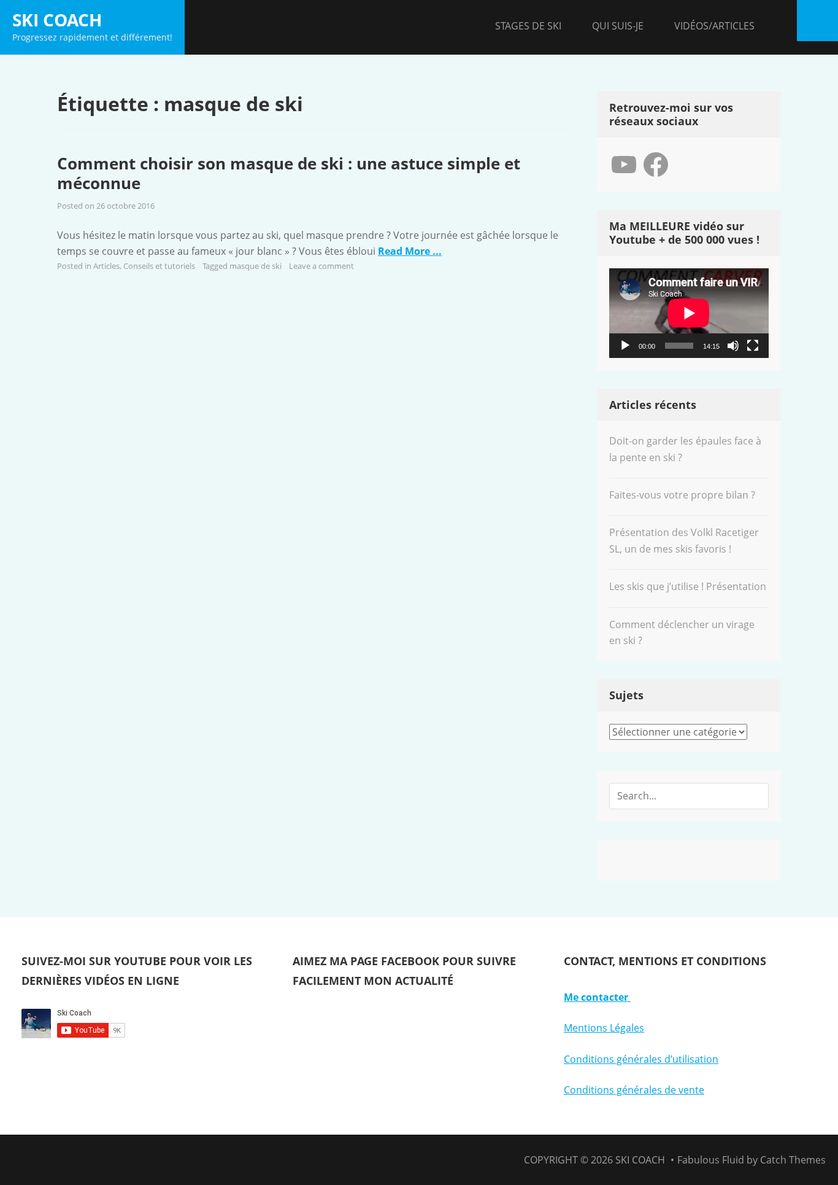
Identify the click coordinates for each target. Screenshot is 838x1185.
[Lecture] (625, 346)
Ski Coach (57, 19)
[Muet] (733, 346)
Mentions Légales (604, 1028)
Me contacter (597, 997)
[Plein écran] (753, 346)
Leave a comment (321, 265)
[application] (689, 313)
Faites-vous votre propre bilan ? (682, 495)
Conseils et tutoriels (159, 265)
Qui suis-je (618, 26)
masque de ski (255, 265)
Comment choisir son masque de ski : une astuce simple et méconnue (288, 173)
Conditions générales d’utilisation (641, 1059)
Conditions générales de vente (634, 1090)
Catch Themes (793, 1160)
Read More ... (410, 251)
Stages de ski (528, 26)
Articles (106, 265)
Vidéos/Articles (714, 26)
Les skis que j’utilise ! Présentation (687, 586)
